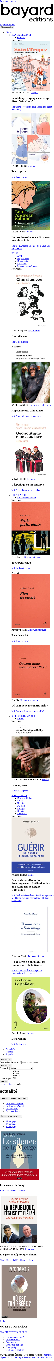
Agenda (9, 1054)
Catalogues (11, 1342)
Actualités (10, 1049)
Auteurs (9, 1052)
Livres (9, 32)
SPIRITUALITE (19, 795)
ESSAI (15, 253)
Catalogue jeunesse (14, 1345)
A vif (19, 256)
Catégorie (4, 1068)
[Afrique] (29, 1073)
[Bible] (29, 1078)
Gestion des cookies (15, 1350)
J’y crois (21, 806)
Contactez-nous (13, 1339)
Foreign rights (12, 1347)
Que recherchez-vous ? (10, 1062)
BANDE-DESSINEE (22, 35)
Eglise (20, 800)
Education (21, 263)
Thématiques (6, 1078)
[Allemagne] (29, 1076)
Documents (22, 261)
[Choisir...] (29, 1071)
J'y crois (30, 1033)
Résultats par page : (11, 1116)
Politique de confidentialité (27, 1357)
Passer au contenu (8, 1)
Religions (21, 811)
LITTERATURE (19, 495)
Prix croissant (12, 1108)
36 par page (11, 1126)
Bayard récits (23, 258)
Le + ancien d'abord (15, 1106)
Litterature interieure (26, 497)
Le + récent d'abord (14, 1103)
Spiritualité (22, 813)
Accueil (3, 1084)
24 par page (11, 1124)
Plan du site (46, 1357)
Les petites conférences (27, 266)
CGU (10, 1357)
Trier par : (14, 1098)
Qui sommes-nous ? (15, 1337)
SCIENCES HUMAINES (24, 716)
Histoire (20, 803)
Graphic (21, 37)
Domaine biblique (25, 798)
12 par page (11, 1121)
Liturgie (20, 808)
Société (20, 718)
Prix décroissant (13, 1111)
